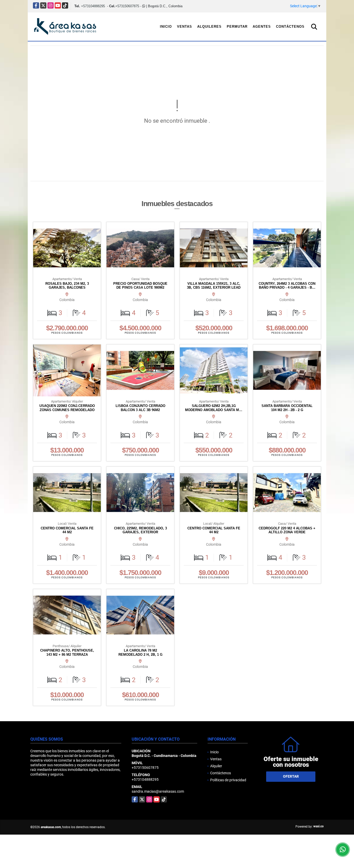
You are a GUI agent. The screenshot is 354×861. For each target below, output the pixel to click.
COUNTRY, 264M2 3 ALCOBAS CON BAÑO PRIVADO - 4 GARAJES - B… (287, 286)
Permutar (237, 26)
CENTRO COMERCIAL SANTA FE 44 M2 (67, 530)
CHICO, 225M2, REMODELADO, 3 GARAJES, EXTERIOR (140, 530)
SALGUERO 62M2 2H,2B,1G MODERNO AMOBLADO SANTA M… (213, 408)
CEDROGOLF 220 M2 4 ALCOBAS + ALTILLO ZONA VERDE (287, 530)
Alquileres (209, 26)
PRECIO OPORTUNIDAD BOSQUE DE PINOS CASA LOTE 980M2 (140, 286)
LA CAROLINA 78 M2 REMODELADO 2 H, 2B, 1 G (140, 652)
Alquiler (216, 766)
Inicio (166, 26)
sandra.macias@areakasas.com (158, 791)
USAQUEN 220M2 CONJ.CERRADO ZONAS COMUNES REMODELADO (67, 408)
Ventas (184, 26)
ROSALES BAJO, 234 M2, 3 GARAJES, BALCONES (67, 286)
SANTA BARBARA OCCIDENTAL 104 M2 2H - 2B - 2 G (287, 408)
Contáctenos (290, 26)
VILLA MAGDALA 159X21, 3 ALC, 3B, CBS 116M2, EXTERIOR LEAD (213, 286)
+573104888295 (93, 6)
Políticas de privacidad (228, 780)
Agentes (262, 26)
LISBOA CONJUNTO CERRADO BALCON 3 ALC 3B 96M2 (140, 408)
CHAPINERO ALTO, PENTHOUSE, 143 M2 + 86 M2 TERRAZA (67, 652)
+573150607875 (127, 6)
